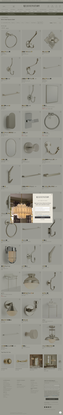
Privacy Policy (40, 215)
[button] (60, 412)
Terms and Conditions (46, 215)
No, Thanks (43, 219)
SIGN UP (42, 217)
